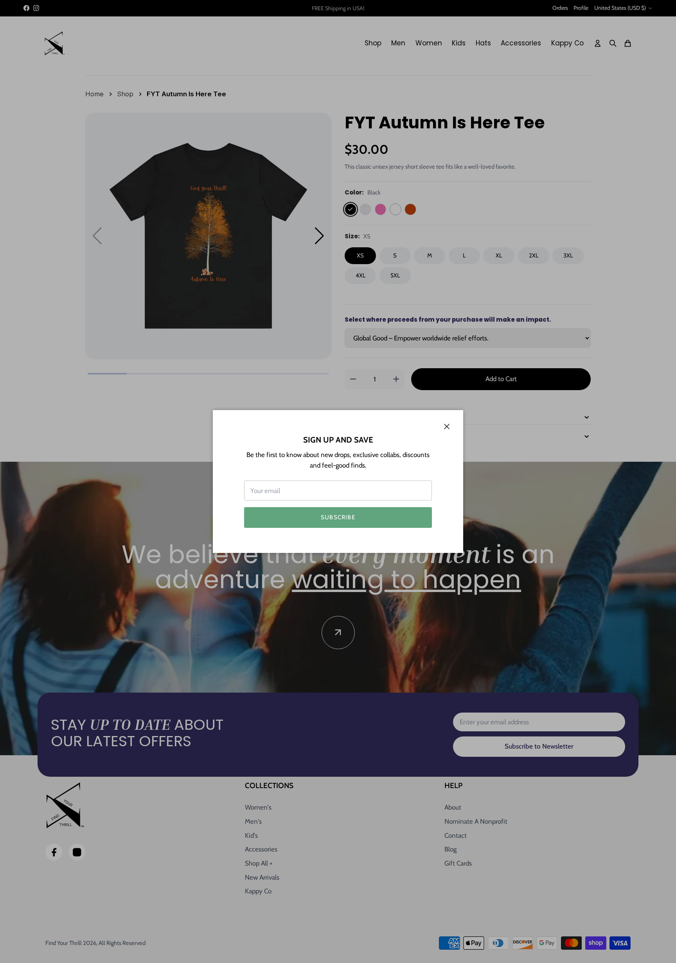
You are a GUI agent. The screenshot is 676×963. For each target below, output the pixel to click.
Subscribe (338, 517)
